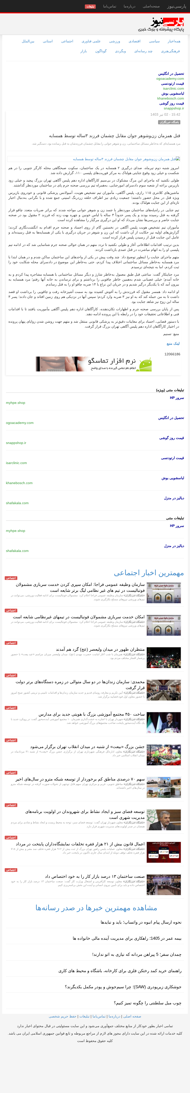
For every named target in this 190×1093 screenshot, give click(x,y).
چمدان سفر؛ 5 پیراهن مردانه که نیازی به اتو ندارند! (137, 954)
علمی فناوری (91, 41)
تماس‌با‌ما (109, 6)
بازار (83, 51)
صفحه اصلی (132, 1016)
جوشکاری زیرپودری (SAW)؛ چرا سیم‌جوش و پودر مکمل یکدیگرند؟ (123, 987)
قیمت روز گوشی (171, 103)
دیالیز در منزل (174, 498)
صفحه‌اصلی (151, 6)
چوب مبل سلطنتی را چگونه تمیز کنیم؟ (148, 1003)
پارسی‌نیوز (176, 6)
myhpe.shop (15, 403)
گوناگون (101, 51)
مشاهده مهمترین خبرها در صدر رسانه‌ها (96, 908)
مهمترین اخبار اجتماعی (149, 573)
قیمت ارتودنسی (172, 83)
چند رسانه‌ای (143, 51)
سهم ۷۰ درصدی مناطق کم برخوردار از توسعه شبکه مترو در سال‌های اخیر (80, 779)
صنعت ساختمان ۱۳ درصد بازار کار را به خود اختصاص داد (95, 876)
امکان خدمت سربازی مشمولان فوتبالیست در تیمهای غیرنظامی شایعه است (79, 617)
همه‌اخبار (174, 41)
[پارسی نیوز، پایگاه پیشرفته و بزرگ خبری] (161, 24)
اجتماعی (67, 41)
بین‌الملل (28, 41)
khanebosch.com (170, 98)
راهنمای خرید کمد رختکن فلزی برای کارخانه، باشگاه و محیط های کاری (120, 970)
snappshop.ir (174, 108)
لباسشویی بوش (173, 93)
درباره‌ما (129, 6)
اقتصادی (135, 41)
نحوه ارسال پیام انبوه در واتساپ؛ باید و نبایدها (141, 922)
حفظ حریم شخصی (62, 1016)
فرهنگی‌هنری (170, 51)
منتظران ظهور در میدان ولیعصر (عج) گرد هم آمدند (100, 649)
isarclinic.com (173, 88)
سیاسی (154, 41)
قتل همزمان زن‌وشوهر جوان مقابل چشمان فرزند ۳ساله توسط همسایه (114, 135)
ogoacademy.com (170, 78)
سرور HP (177, 398)
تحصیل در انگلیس (171, 74)
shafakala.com (17, 503)
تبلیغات (84, 1016)
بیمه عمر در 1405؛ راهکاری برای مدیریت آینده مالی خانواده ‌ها (127, 938)
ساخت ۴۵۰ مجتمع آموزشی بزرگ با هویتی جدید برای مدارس (92, 714)
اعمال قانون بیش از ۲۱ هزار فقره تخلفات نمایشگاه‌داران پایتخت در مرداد (80, 844)
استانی (48, 41)
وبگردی (120, 51)
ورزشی (114, 41)
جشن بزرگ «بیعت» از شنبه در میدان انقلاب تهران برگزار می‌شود (87, 746)
